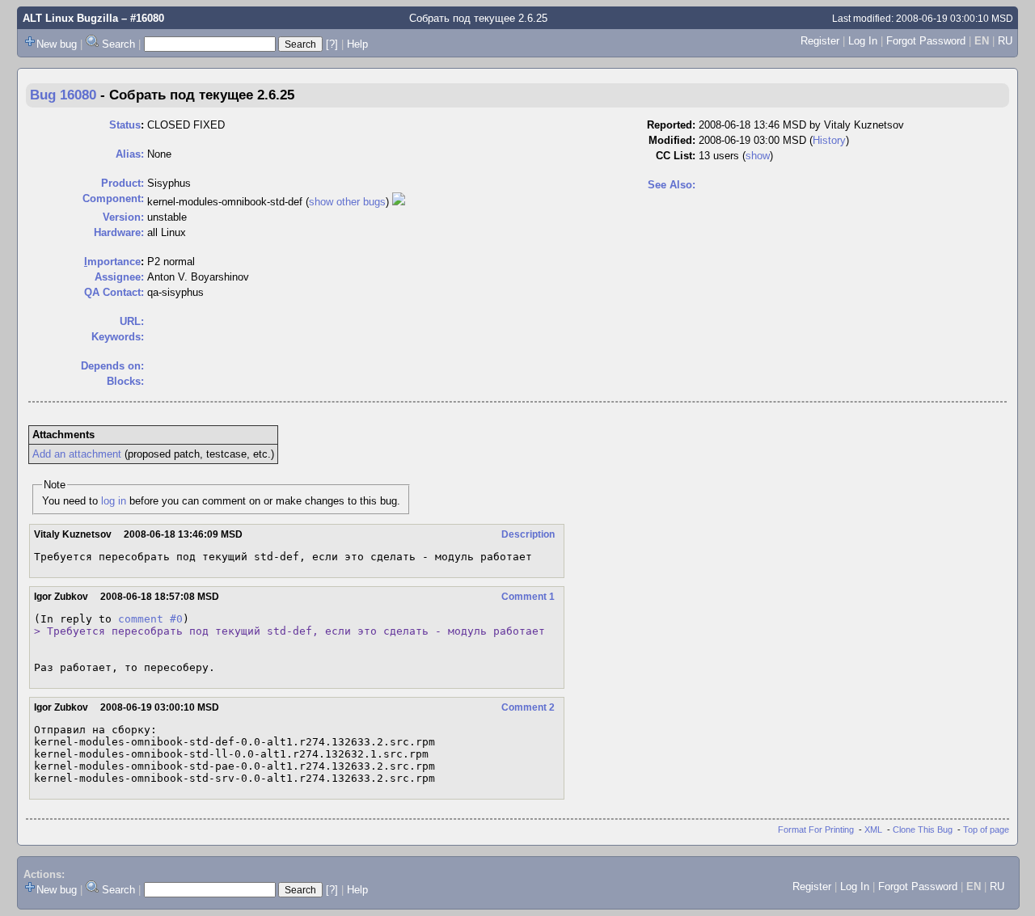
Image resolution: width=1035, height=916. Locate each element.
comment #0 (150, 619)
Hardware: (119, 232)
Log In (862, 41)
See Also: (671, 185)
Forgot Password (925, 41)
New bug (56, 44)
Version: (123, 217)
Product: (122, 183)
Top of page (986, 829)
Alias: (130, 154)
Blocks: (125, 381)
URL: (132, 321)
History (829, 140)
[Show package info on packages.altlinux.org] (398, 202)
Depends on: (112, 366)
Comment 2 (528, 707)
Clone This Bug (923, 829)
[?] (332, 44)
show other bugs (347, 202)
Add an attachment (76, 454)
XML (873, 829)
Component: (113, 198)
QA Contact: (114, 292)
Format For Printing (816, 829)
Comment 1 (528, 596)
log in (113, 501)
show (758, 156)
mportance (112, 261)
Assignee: (119, 277)
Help (357, 44)
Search (118, 44)
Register (820, 41)
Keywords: (117, 337)
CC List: (675, 156)
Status (125, 125)
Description (528, 534)
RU (1005, 41)
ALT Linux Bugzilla (70, 18)
